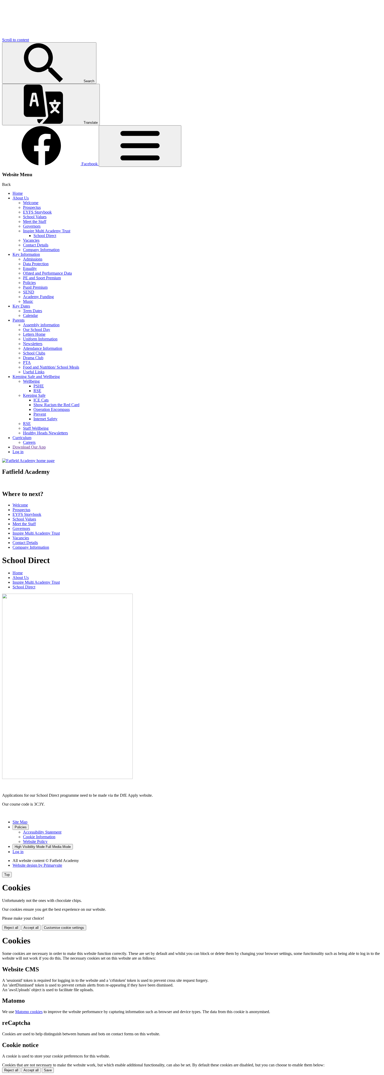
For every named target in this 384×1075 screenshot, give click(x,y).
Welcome (30, 202)
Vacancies (31, 240)
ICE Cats (41, 400)
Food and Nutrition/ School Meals (51, 367)
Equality (30, 268)
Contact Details (35, 245)
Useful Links (33, 372)
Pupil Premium (35, 287)
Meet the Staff (34, 221)
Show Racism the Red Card (56, 405)
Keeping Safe (34, 395)
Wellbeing (31, 381)
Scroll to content (15, 40)
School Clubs (34, 353)
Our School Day (36, 329)
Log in (18, 452)
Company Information (41, 249)
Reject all (11, 928)
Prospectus (32, 207)
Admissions (32, 259)
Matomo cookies (29, 1011)
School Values (34, 217)
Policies (29, 282)
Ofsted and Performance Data (47, 273)
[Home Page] (28, 460)
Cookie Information (39, 837)
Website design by (37, 865)
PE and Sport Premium (42, 278)
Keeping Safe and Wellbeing (36, 376)
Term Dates (32, 311)
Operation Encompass (51, 409)
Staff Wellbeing (36, 428)
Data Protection (36, 264)
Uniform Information (40, 339)
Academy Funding (38, 296)
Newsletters (32, 343)
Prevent (39, 414)
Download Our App (29, 447)
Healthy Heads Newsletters (45, 433)
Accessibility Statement (42, 832)
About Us (21, 198)
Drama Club (33, 358)
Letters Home (34, 334)
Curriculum (22, 437)
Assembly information (41, 325)
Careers (29, 442)
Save (48, 1070)
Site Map (20, 822)
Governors (31, 226)
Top (7, 875)
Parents (19, 320)
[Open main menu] (140, 146)
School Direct (44, 235)
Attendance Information (42, 348)
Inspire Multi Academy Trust (46, 231)
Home (18, 193)
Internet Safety (45, 419)
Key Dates (21, 306)
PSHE (38, 386)
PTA (27, 362)
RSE (37, 390)
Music (28, 301)
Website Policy (35, 841)
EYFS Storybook (37, 212)
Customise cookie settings (64, 928)
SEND (28, 292)
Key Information (26, 254)
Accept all (31, 928)
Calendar (30, 315)
